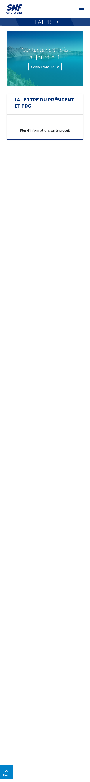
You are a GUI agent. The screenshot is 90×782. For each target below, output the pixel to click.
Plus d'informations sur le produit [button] (45, 130)
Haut (6, 775)
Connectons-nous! (45, 67)
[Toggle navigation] (82, 8)
